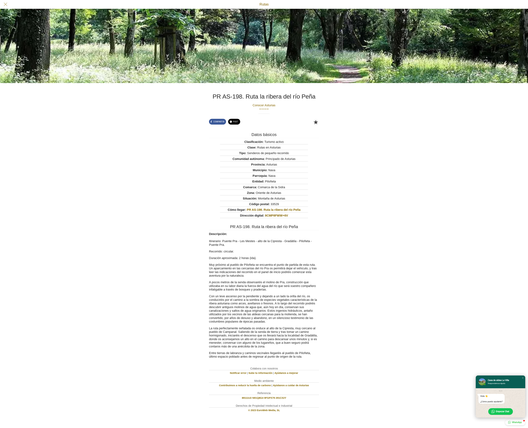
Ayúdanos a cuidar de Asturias (291, 385)
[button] (522, 378)
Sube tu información (260, 373)
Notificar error (238, 373)
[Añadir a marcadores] (315, 122)
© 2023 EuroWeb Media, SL (264, 410)
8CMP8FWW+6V (276, 215)
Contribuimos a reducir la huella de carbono (245, 385)
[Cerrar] (5, 4)
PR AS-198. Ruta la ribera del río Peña (273, 209)
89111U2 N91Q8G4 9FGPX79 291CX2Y (264, 398)
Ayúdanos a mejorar (286, 373)
